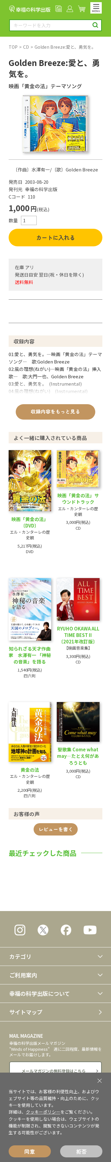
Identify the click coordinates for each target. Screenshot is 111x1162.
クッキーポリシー (43, 1112)
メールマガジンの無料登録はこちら (54, 1071)
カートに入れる (55, 237)
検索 (95, 25)
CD (26, 47)
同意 (29, 1151)
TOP (13, 47)
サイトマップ (26, 1012)
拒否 (81, 1151)
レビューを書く (56, 829)
